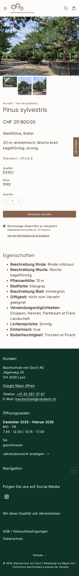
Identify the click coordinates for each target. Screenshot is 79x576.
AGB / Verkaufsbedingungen (25, 531)
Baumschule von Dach (27, 563)
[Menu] (5, 8)
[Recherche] (66, 8)
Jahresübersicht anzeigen (23, 454)
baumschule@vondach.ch (35, 399)
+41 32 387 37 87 (31, 394)
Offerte (76, 147)
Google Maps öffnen (19, 386)
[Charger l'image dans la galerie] (10, 82)
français (38, 555)
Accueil (7, 103)
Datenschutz (13, 539)
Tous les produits (26, 103)
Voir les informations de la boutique (28, 235)
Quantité (8, 194)
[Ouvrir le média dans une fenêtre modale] (73, 22)
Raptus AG (68, 563)
